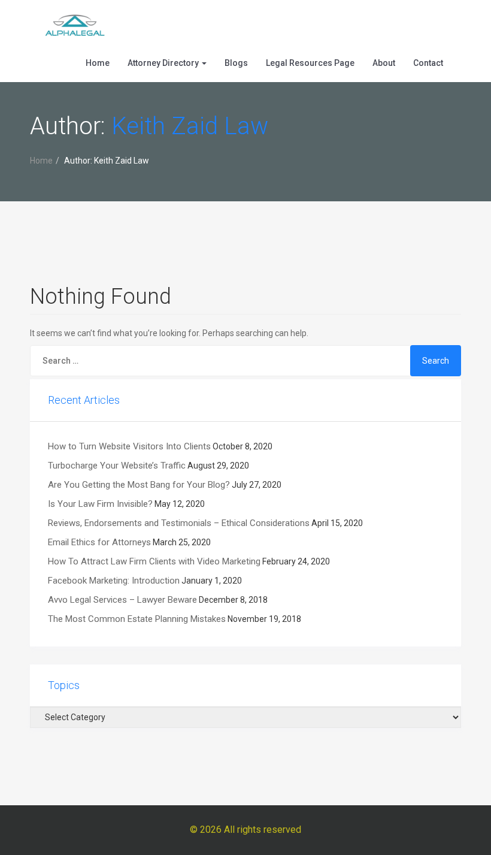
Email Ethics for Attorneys (99, 542)
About (383, 63)
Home (98, 63)
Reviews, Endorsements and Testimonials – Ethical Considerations (179, 523)
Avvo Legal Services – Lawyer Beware (122, 599)
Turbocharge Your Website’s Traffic (117, 465)
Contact (428, 63)
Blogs (236, 63)
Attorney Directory (164, 63)
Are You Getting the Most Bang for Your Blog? (139, 484)
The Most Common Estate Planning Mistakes (137, 619)
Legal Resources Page (310, 63)
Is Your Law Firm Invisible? (100, 504)
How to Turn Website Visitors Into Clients (129, 446)
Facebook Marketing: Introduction (114, 580)
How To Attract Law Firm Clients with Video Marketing (154, 561)
